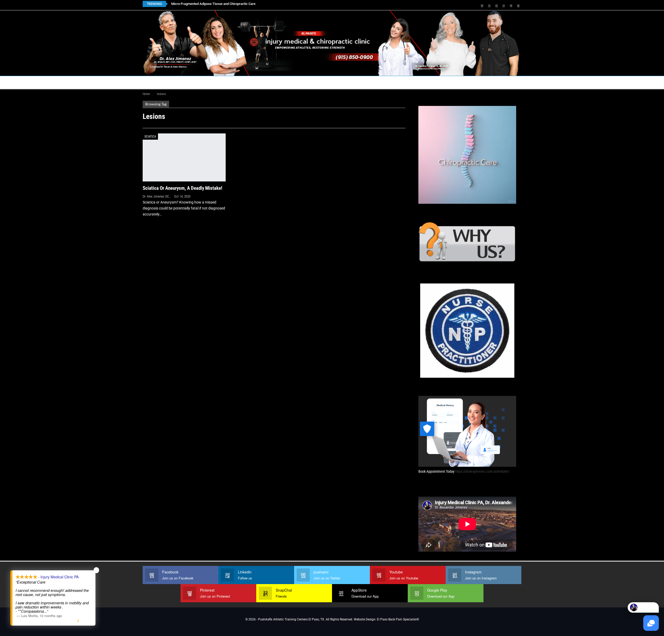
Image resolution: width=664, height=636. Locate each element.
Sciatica (150, 136)
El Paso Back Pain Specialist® (398, 619)
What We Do (348, 82)
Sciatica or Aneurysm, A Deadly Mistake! (182, 188)
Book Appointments (184, 82)
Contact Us (258, 82)
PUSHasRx (386, 82)
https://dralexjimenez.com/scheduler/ (482, 471)
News (447, 82)
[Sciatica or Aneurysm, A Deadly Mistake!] (184, 157)
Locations (223, 82)
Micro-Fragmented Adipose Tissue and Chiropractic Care (213, 4)
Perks (322, 82)
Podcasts (419, 82)
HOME (151, 82)
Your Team (297, 82)
